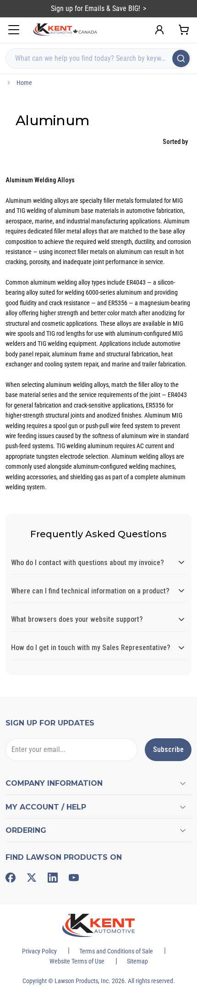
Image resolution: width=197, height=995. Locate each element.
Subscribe (168, 749)
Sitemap (137, 961)
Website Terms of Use (76, 961)
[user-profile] (159, 29)
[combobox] (98, 58)
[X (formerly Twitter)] (32, 878)
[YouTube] (74, 878)
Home (24, 82)
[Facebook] (10, 878)
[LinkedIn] (53, 878)
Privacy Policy (39, 951)
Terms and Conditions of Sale (116, 951)
